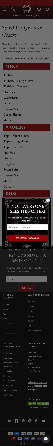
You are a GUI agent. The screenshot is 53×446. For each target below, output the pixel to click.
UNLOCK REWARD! (27, 237)
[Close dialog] (48, 200)
